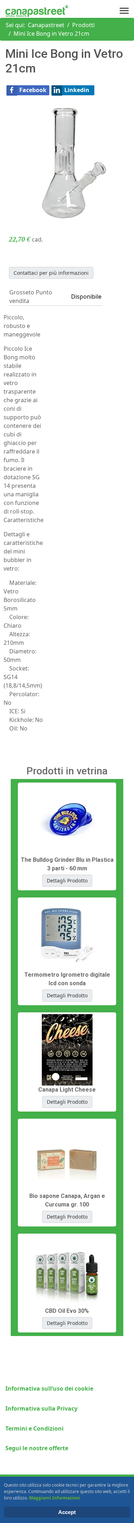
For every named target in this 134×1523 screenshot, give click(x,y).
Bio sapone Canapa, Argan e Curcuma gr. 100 (67, 1200)
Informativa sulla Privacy (41, 1408)
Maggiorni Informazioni (54, 1498)
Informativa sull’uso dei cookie (49, 1388)
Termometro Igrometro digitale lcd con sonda (67, 979)
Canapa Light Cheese (67, 1089)
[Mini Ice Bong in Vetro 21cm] (67, 162)
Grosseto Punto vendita (30, 296)
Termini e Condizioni (34, 1428)
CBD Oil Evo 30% (67, 1310)
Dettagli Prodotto (67, 880)
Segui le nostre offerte (36, 1448)
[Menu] (124, 10)
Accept (67, 1512)
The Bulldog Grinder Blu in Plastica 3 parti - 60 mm (67, 864)
